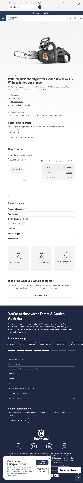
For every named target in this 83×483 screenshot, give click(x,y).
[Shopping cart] (75, 18)
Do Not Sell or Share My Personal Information (42, 470)
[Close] (49, 458)
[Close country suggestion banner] (79, 3)
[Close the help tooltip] (79, 469)
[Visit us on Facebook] (18, 446)
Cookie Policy (12, 475)
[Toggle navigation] (80, 18)
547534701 (69, 177)
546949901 (69, 173)
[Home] (3, 18)
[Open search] (70, 18)
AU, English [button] (11, 19)
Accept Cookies (42, 462)
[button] (13, 169)
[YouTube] (65, 446)
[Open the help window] (78, 478)
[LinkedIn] (49, 446)
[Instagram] (34, 446)
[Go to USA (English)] (39, 7)
